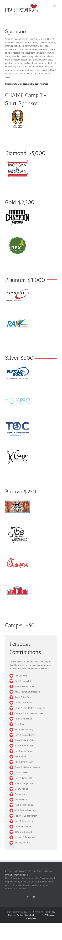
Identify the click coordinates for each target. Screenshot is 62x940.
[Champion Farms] (17, 209)
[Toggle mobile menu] (55, 5)
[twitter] (34, 897)
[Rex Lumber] (17, 237)
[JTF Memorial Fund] (17, 110)
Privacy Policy (29, 915)
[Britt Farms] (17, 499)
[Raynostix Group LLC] (17, 287)
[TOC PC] (17, 421)
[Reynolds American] (17, 315)
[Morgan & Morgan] (17, 160)
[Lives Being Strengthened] (17, 527)
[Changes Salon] (17, 449)
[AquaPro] (17, 393)
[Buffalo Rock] (17, 365)
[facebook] (28, 897)
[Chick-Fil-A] (17, 555)
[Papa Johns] (17, 583)
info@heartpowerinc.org (16, 874)
